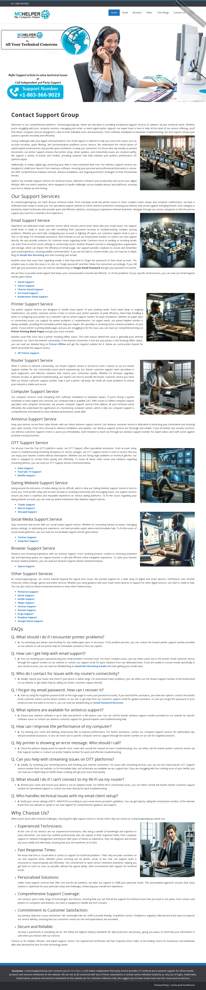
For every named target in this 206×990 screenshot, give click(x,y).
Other (149, 12)
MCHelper (76, 970)
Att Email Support (28, 293)
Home (114, 12)
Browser (137, 12)
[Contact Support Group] (32, 14)
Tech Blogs (163, 12)
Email (125, 12)
